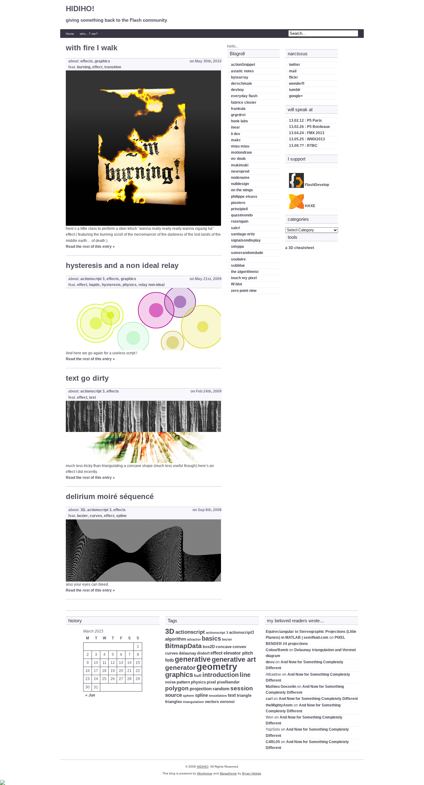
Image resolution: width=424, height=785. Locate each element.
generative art (234, 659)
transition (112, 67)
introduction (220, 674)
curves (96, 516)
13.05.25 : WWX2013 (307, 139)
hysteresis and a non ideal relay (122, 265)
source (173, 695)
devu (270, 662)
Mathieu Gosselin (281, 686)
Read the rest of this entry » (90, 246)
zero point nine (244, 290)
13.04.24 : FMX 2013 (306, 133)
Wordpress (204, 773)
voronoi (227, 701)
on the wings (242, 190)
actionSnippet (243, 64)
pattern (183, 682)
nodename (240, 177)
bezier (82, 516)
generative (193, 659)
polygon (177, 688)
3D (82, 510)
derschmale (241, 83)
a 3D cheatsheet (299, 248)
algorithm (175, 639)
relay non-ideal (151, 285)
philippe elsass (244, 196)
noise (170, 682)
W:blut (236, 284)
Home (70, 33)
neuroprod (240, 171)
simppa (237, 246)
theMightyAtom (279, 705)
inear (235, 127)
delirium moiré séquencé (110, 496)
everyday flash (244, 96)
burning (83, 67)
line (245, 674)
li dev (235, 134)
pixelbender (228, 682)
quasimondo (242, 215)
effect (97, 67)
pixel (211, 682)
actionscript (190, 632)
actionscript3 (241, 632)
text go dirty (87, 378)
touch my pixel (244, 278)
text (92, 397)
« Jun (90, 695)
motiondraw (241, 152)
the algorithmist (245, 272)
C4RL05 (273, 742)
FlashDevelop (316, 185)
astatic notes (242, 71)
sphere (188, 695)
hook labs (239, 121)
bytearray (239, 77)
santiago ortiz (243, 234)
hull (197, 675)
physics (130, 285)
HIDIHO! (80, 8)
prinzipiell (239, 209)
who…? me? (89, 33)
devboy (237, 90)
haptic (94, 285)
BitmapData (183, 645)
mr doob (238, 159)
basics (211, 638)
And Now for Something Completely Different (318, 699)
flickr (293, 77)
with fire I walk (91, 47)
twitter (294, 64)
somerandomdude (247, 253)
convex (239, 646)
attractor (194, 639)
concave (224, 646)
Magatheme (228, 773)
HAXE (309, 206)
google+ (296, 96)
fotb (169, 660)
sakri (235, 228)
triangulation (193, 702)
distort (203, 653)
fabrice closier (243, 102)
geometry (216, 666)
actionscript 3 (92, 279)
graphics (102, 61)
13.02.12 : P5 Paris (305, 120)
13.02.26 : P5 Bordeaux (309, 127)
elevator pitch (238, 653)
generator (180, 667)
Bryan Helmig (251, 773)
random (221, 688)
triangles (173, 701)
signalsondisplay (246, 240)
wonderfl (296, 83)
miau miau (240, 146)
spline (121, 516)
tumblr (294, 90)
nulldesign (240, 184)
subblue (238, 265)
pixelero (238, 203)
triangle (244, 695)
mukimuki (239, 165)
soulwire (238, 259)
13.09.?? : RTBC (303, 145)
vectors (212, 701)
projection (201, 688)
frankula (238, 109)
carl (269, 699)
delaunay (187, 653)
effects (86, 61)
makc (236, 140)
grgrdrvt (238, 115)
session (241, 688)
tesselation (218, 695)
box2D (209, 646)
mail (292, 71)
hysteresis (111, 285)
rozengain (239, 221)
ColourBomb (277, 650)
